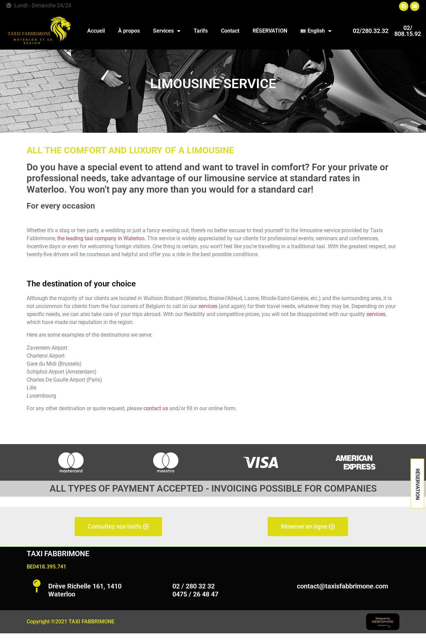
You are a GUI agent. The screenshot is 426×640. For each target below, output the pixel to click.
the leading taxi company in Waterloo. (101, 238)
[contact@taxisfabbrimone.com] (285, 586)
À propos (129, 31)
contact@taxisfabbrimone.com (342, 586)
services (207, 306)
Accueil (96, 31)
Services (163, 31)
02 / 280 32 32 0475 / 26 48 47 (195, 590)
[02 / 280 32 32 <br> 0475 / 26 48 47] (160, 586)
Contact (230, 31)
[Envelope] (414, 6)
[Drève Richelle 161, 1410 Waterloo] (36, 586)
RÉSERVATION (270, 31)
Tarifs (201, 31)
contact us (155, 408)
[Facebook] (403, 6)
